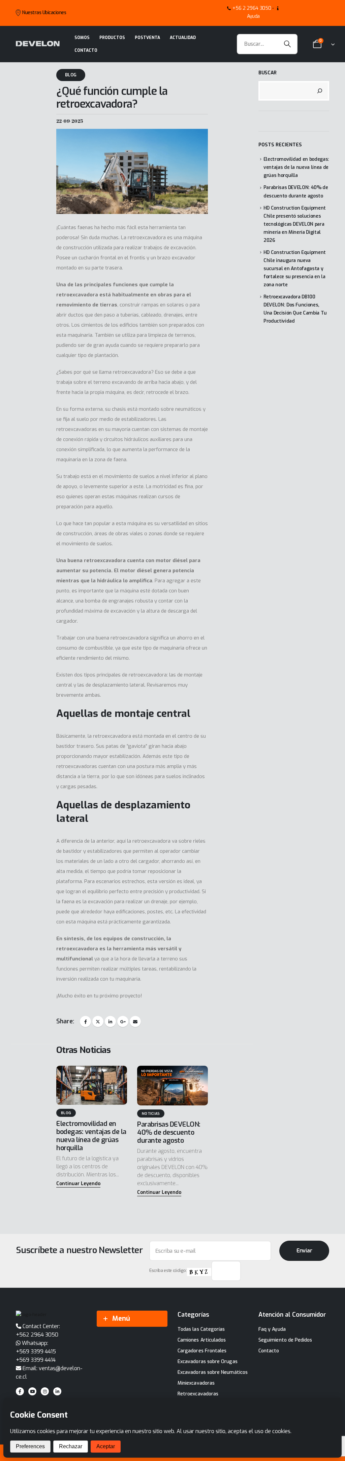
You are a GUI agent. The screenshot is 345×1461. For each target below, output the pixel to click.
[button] (78, 1184)
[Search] (287, 44)
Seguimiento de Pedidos (285, 1340)
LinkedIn (110, 1021)
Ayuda (253, 16)
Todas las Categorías (201, 1329)
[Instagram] (45, 1391)
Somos (82, 37)
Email (135, 1021)
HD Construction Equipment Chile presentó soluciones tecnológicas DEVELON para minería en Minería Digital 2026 (294, 224)
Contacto (85, 50)
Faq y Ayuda (272, 1329)
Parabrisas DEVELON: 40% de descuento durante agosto (168, 1132)
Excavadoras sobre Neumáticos (213, 1372)
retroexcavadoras (76, 429)
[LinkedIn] (57, 1391)
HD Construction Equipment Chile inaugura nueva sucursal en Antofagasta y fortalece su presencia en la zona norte (294, 268)
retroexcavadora (147, 237)
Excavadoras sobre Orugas (208, 1361)
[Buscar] (320, 90)
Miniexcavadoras (196, 1383)
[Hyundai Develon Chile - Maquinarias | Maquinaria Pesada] (38, 44)
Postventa (147, 37)
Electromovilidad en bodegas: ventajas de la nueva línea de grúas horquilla (91, 1136)
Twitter (97, 1021)
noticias (151, 1113)
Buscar (267, 73)
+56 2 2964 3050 (251, 8)
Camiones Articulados (202, 1340)
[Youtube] (32, 1391)
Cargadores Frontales (202, 1351)
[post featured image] (91, 1085)
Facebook (85, 1021)
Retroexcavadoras (198, 1394)
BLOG (70, 75)
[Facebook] (20, 1391)
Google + (122, 1021)
